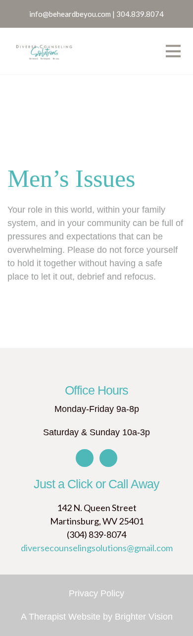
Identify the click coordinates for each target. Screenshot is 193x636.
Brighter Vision (144, 617)
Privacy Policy (96, 593)
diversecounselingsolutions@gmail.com (97, 547)
